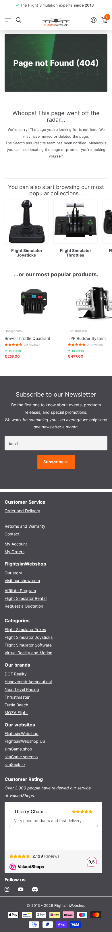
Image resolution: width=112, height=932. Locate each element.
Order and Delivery (22, 510)
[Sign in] (93, 20)
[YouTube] (20, 890)
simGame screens (21, 756)
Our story (13, 572)
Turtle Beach (16, 704)
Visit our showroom (22, 580)
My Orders (14, 551)
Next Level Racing (22, 689)
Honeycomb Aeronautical (28, 681)
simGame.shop (18, 748)
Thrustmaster (17, 697)
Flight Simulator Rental (26, 598)
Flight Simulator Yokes (25, 629)
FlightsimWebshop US (25, 741)
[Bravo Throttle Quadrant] (34, 303)
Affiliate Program (20, 590)
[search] (18, 20)
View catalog (8, 20)
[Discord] (35, 889)
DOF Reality (16, 673)
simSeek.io (15, 764)
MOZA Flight (16, 712)
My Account (16, 543)
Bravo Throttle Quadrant (27, 338)
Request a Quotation (24, 606)
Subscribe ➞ (56, 461)
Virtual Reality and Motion (28, 652)
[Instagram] (7, 889)
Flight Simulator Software (28, 645)
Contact (12, 533)
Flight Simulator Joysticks (29, 637)
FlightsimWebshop (21, 733)
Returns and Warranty (25, 526)
